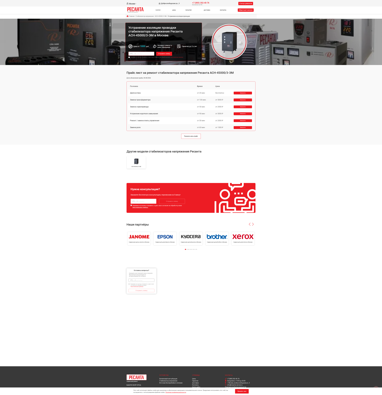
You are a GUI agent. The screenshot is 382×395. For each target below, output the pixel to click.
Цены (174, 10)
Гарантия (188, 10)
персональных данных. (176, 57)
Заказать (243, 93)
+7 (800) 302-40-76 (200, 3)
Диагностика (135, 93)
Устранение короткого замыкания (144, 114)
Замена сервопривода (139, 107)
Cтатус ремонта (245, 3)
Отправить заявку (164, 53)
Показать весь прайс (191, 136)
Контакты (223, 10)
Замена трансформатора (140, 100)
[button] (249, 224)
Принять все (241, 391)
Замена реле (135, 127)
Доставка (207, 10)
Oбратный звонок (246, 10)
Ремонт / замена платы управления (144, 120)
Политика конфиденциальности (175, 392)
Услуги (157, 10)
